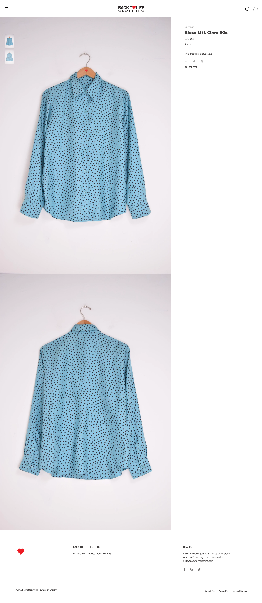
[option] (9, 42)
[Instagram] (191, 569)
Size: (187, 44)
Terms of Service (239, 591)
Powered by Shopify (48, 590)
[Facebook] (184, 569)
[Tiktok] (199, 569)
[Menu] (6, 8)
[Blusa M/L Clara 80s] (9, 41)
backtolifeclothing (30, 590)
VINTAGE (189, 27)
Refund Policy (210, 591)
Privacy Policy (224, 591)
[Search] (247, 9)
